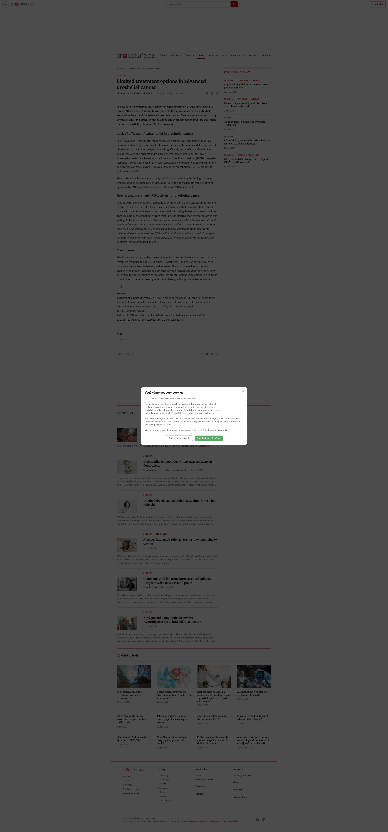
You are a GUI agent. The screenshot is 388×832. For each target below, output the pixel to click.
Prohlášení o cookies (218, 430)
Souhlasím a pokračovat (209, 438)
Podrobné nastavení (179, 438)
